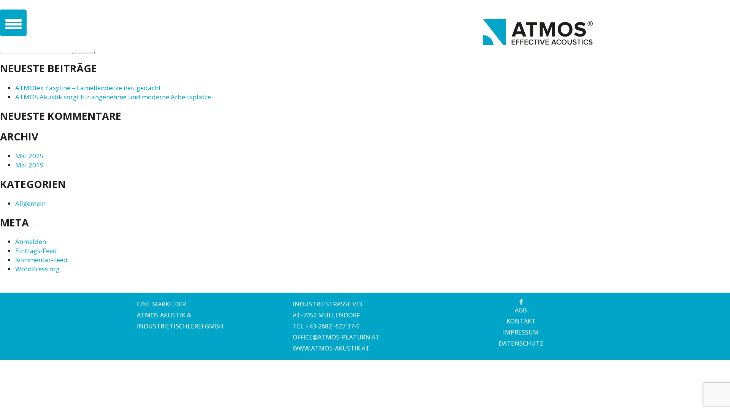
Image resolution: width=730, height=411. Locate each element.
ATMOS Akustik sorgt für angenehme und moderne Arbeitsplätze (113, 96)
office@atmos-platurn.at (336, 337)
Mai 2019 (29, 165)
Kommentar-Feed (41, 259)
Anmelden (30, 241)
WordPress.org (37, 268)
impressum (521, 332)
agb (521, 310)
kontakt (521, 321)
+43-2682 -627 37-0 (332, 326)
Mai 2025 (29, 155)
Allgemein (30, 203)
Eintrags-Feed (36, 250)
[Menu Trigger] (13, 23)
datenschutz (521, 343)
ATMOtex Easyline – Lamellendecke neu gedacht (88, 87)
